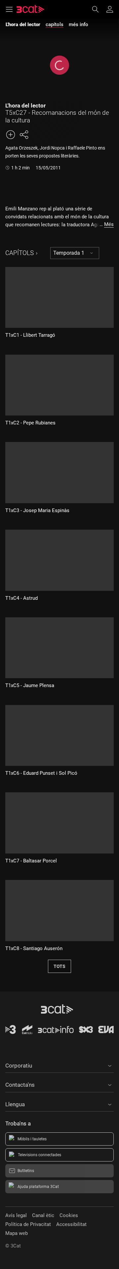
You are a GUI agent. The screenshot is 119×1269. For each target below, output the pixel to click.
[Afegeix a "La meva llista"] (10, 134)
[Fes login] (110, 9)
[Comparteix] (24, 134)
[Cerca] (98, 9)
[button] (59, 1064)
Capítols (19, 253)
